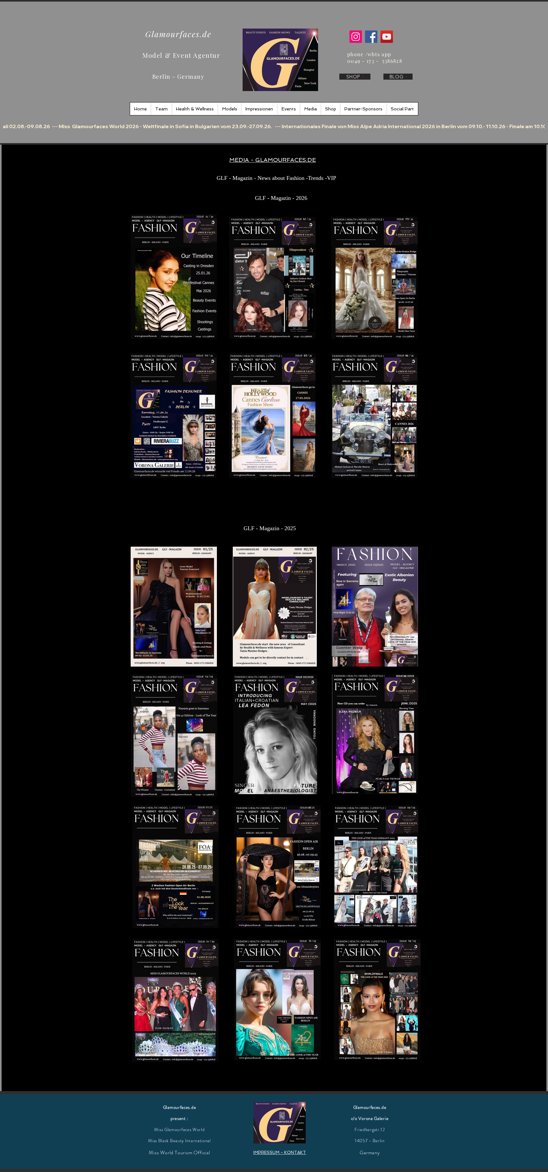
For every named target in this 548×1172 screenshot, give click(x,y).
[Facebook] (371, 36)
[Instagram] (355, 36)
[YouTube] (387, 36)
